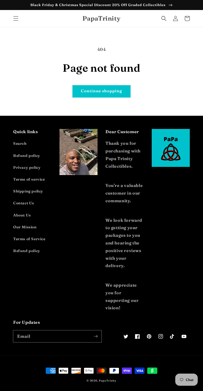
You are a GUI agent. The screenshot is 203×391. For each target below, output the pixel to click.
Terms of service (29, 179)
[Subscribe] (96, 336)
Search (20, 143)
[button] (16, 18)
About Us (22, 215)
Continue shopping (101, 90)
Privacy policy (26, 167)
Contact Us (23, 203)
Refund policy (26, 155)
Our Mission (25, 227)
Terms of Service (29, 238)
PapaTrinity (108, 380)
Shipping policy (28, 191)
